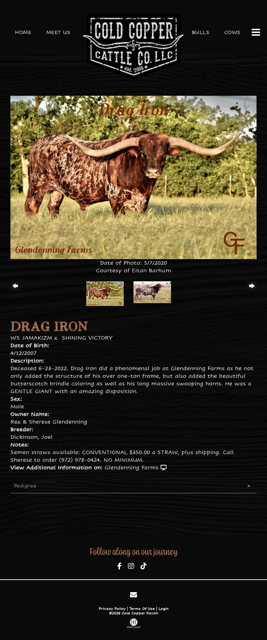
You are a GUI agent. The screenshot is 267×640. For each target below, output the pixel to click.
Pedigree (25, 486)
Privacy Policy (112, 608)
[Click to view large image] (133, 176)
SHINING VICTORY (87, 337)
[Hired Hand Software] (133, 624)
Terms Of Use (142, 608)
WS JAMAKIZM (31, 337)
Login (164, 608)
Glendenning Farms (132, 467)
